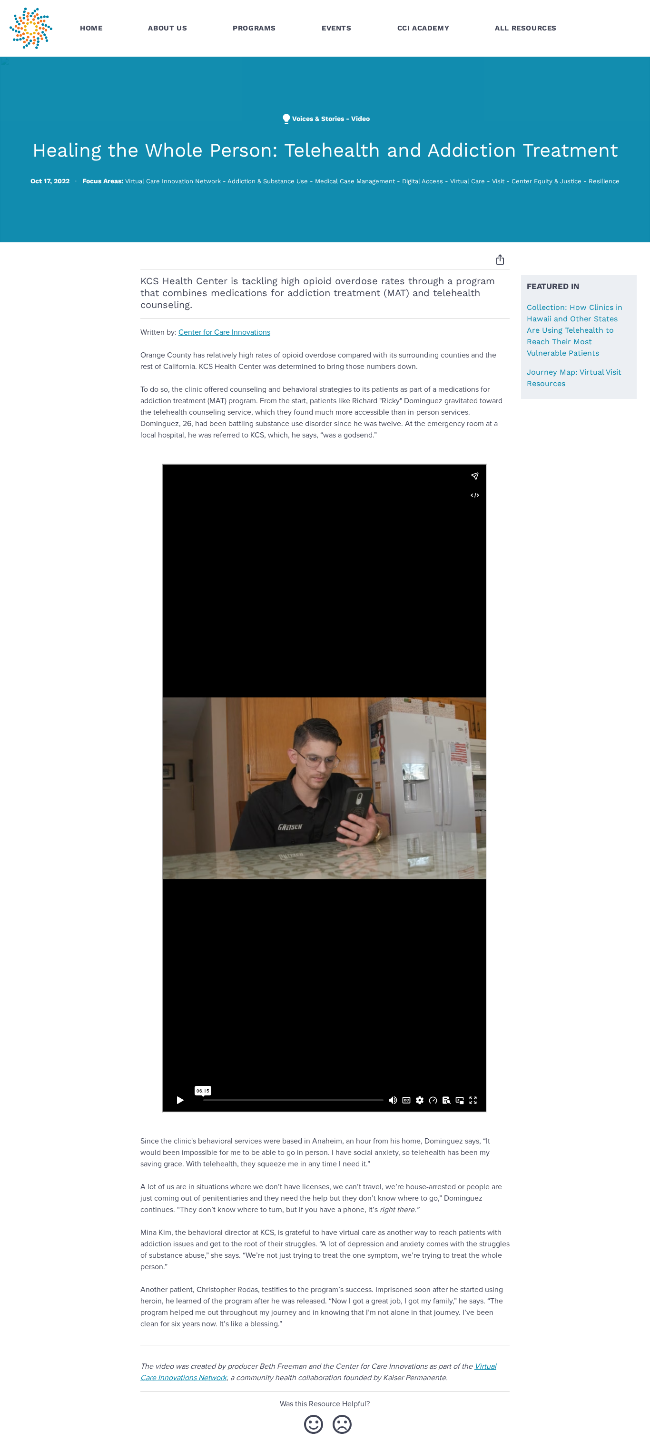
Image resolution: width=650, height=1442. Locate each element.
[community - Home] (31, 28)
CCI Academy (423, 28)
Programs (254, 28)
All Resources (526, 28)
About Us (167, 28)
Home (91, 28)
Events (337, 28)
